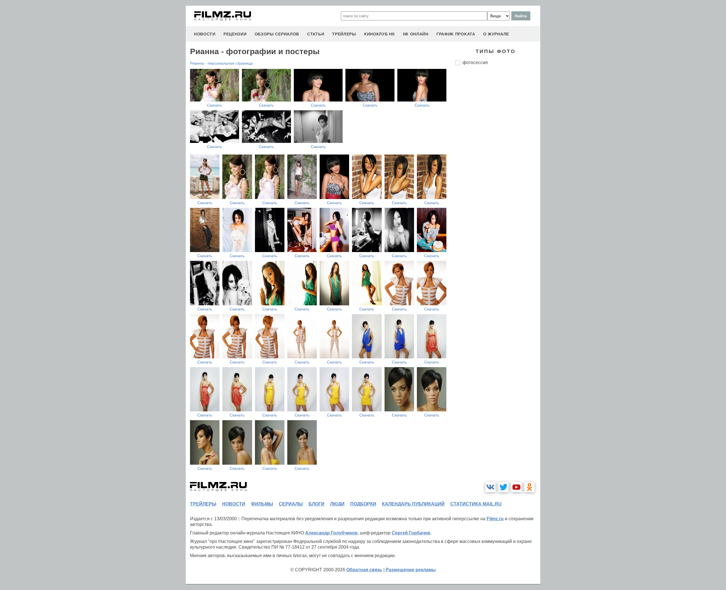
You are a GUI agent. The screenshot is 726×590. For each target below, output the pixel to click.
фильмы (262, 504)
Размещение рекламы (411, 569)
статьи (315, 34)
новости (205, 34)
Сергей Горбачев (411, 532)
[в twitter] (503, 487)
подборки (363, 504)
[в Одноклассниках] (529, 487)
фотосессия (475, 62)
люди (337, 504)
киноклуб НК (379, 34)
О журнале (496, 34)
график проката (455, 34)
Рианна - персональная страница (221, 63)
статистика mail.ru (476, 504)
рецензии (235, 34)
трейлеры (344, 34)
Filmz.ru (495, 518)
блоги (316, 504)
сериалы (291, 504)
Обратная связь (364, 569)
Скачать (214, 105)
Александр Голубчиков (331, 532)
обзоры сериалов (277, 34)
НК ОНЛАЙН (416, 34)
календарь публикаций (413, 504)
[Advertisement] (497, 164)
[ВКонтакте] (490, 487)
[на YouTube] (516, 487)
